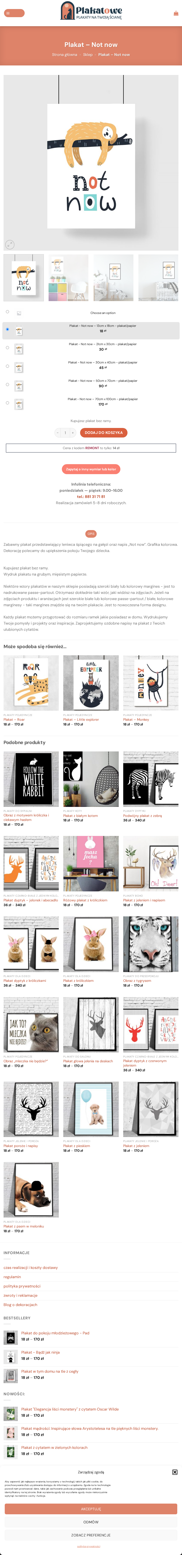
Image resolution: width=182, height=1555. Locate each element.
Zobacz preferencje (90, 1535)
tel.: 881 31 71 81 (91, 496)
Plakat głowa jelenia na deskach (88, 1061)
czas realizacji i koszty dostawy (31, 1267)
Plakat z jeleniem (136, 1146)
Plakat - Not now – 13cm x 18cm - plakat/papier (102, 326)
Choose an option (103, 313)
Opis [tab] (91, 534)
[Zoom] (9, 244)
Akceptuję (91, 1509)
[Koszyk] (176, 13)
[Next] (169, 162)
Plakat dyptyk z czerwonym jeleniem (145, 1063)
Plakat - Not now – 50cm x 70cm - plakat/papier (102, 381)
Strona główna (64, 54)
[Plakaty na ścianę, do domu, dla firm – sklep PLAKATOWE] (91, 13)
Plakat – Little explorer (81, 720)
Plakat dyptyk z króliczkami (25, 981)
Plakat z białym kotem (80, 816)
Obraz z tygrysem (137, 981)
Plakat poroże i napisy (21, 1146)
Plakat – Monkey (136, 720)
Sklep (88, 54)
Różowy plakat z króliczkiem (85, 900)
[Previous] (13, 162)
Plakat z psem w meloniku (24, 1226)
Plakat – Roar (14, 720)
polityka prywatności (88, 1546)
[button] (175, 1472)
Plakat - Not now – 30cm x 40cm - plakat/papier (102, 362)
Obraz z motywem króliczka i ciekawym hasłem (26, 817)
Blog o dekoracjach (20, 1304)
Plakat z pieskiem (76, 1146)
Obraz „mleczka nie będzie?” (26, 1061)
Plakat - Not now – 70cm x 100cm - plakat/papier (103, 399)
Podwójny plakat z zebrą (142, 816)
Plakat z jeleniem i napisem (144, 900)
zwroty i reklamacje (20, 1295)
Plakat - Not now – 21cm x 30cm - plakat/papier (103, 344)
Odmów (91, 1522)
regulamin (12, 1276)
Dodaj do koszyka (104, 432)
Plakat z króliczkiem (78, 981)
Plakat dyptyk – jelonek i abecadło (31, 900)
